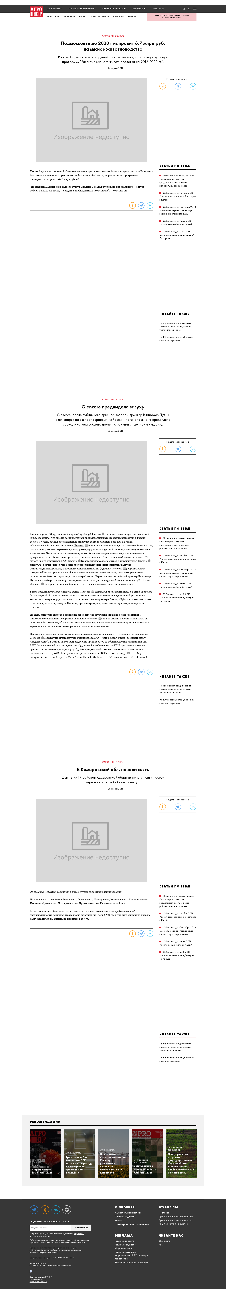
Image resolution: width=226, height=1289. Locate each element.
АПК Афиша (158, 9)
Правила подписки (125, 1216)
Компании (118, 16)
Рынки (82, 16)
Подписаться (81, 1227)
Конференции (139, 9)
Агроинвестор (54, 9)
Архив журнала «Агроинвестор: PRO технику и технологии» (176, 1222)
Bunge (122, 653)
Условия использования (38, 1282)
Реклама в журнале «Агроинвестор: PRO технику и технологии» (131, 1255)
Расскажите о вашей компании (131, 1262)
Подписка (164, 1212)
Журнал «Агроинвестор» (128, 1212)
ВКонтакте (164, 1240)
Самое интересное (99, 16)
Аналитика (69, 16)
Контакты (120, 1220)
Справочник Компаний (114, 9)
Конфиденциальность (37, 1279)
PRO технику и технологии (81, 9)
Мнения (132, 16)
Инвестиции (53, 16)
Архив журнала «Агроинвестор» (176, 1216)
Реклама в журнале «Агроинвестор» (125, 1246)
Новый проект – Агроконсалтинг (132, 1224)
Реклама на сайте (124, 1240)
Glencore (95, 533)
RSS (161, 1244)
